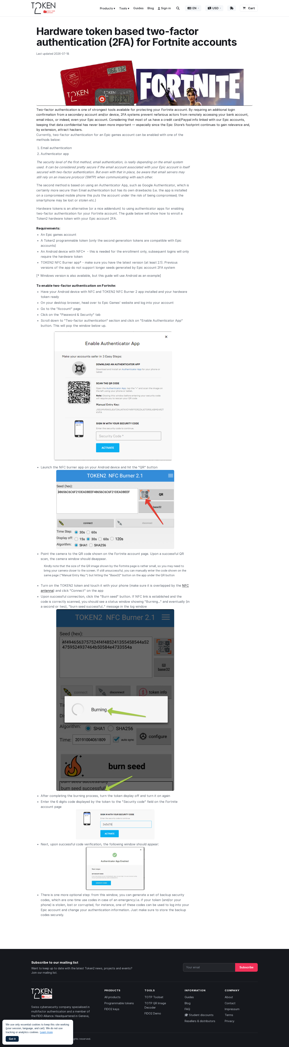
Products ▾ (107, 8)
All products (112, 997)
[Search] (178, 8)
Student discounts (201, 1015)
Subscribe (246, 967)
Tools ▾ (124, 8)
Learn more (46, 1032)
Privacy (229, 1021)
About (229, 997)
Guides (138, 8)
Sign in (166, 8)
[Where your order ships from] (231, 8)
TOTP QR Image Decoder (155, 1005)
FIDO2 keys (111, 1009)
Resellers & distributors (200, 1021)
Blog (150, 8)
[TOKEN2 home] (43, 8)
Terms (229, 1015)
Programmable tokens (119, 1003)
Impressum (232, 1009)
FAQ (187, 1009)
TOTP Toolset (153, 997)
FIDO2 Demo (152, 1013)
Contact (230, 1003)
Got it (12, 1038)
